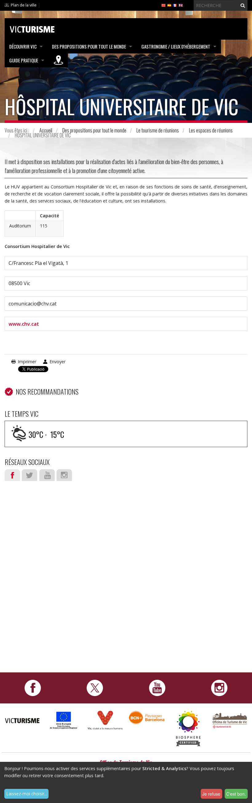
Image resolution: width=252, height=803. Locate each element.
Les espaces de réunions (211, 130)
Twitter (29, 475)
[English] (181, 5)
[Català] (163, 5)
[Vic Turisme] (32, 28)
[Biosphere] (188, 728)
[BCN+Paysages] (146, 717)
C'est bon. (236, 794)
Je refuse (211, 794)
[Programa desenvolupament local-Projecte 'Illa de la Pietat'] (63, 720)
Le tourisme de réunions (157, 130)
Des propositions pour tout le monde (89, 46)
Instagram (64, 475)
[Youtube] (157, 687)
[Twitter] (95, 687)
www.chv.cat (24, 324)
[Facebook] (33, 687)
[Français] (175, 5)
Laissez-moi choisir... (26, 794)
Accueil (45, 130)
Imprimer (27, 361)
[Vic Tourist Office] (229, 720)
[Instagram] (219, 687)
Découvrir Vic (23, 46)
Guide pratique (23, 60)
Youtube (47, 475)
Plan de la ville (24, 5)
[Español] (169, 5)
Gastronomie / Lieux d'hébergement (175, 46)
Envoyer (57, 361)
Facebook (12, 475)
